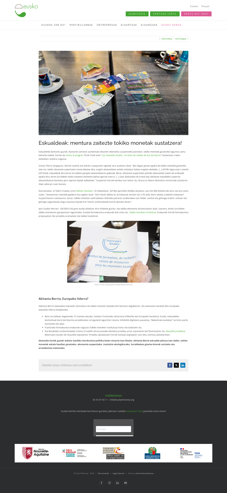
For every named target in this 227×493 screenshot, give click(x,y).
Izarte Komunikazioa (144, 473)
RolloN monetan (84, 190)
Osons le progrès (74, 155)
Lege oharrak (118, 473)
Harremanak (103, 473)
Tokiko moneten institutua (142, 212)
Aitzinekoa (167, 38)
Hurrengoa (180, 38)
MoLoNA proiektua (175, 331)
